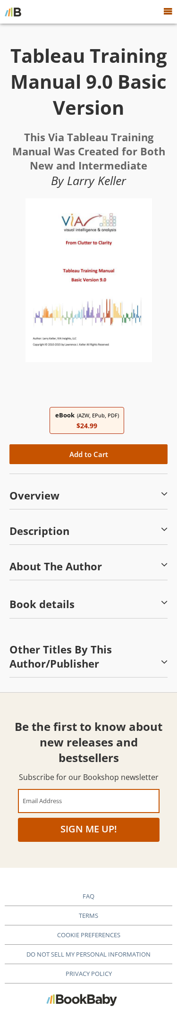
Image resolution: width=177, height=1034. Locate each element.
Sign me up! (88, 828)
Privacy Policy (89, 973)
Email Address (42, 801)
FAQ (88, 896)
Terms (88, 915)
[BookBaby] (13, 12)
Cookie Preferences (88, 935)
